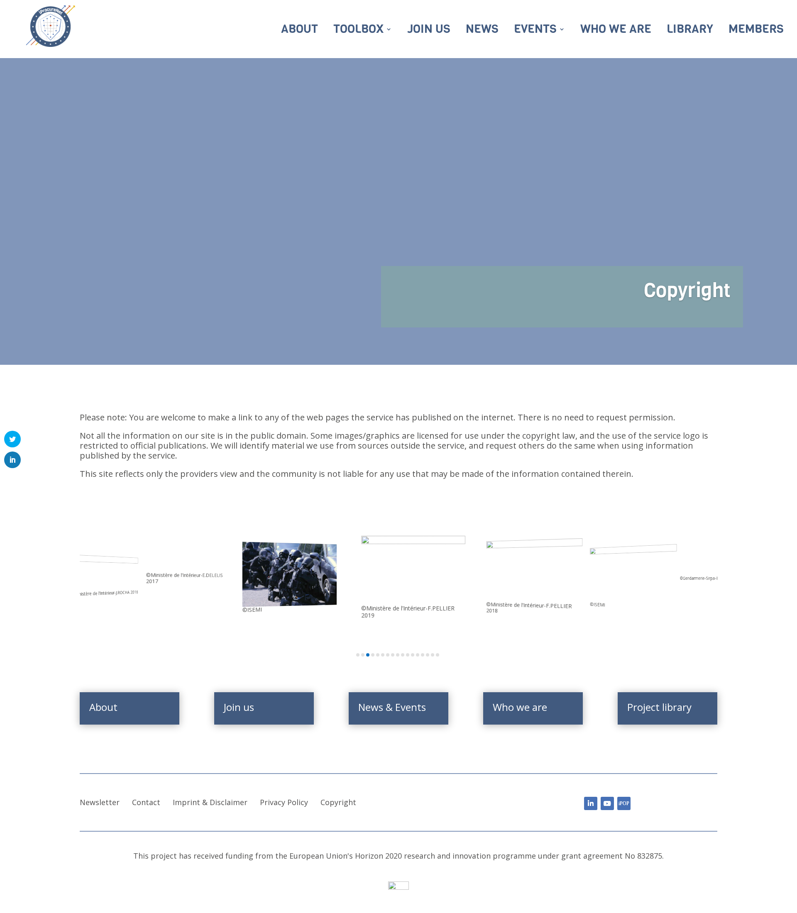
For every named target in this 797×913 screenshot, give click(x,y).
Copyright (338, 802)
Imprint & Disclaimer (210, 802)
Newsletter (100, 802)
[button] (357, 655)
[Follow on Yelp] (624, 803)
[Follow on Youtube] (607, 803)
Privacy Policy (284, 802)
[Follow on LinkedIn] (590, 803)
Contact (146, 802)
